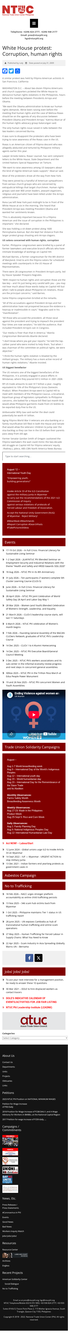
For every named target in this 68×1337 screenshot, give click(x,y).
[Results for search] (33, 462)
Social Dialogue (12, 1283)
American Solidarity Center (14, 1279)
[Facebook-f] (29, 958)
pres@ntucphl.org (37, 35)
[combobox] (33, 456)
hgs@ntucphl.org (34, 38)
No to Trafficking (18, 885)
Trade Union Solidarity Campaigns (32, 747)
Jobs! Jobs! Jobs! (17, 971)
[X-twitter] (38, 958)
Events (10, 542)
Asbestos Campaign (20, 875)
